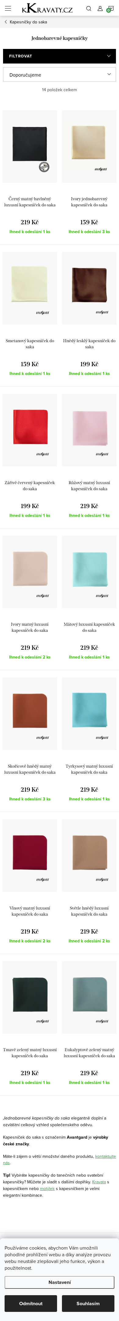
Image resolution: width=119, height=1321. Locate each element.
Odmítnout (30, 1303)
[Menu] (8, 8)
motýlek (47, 1188)
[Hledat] (88, 8)
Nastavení (60, 1282)
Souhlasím (88, 1303)
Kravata (99, 1182)
